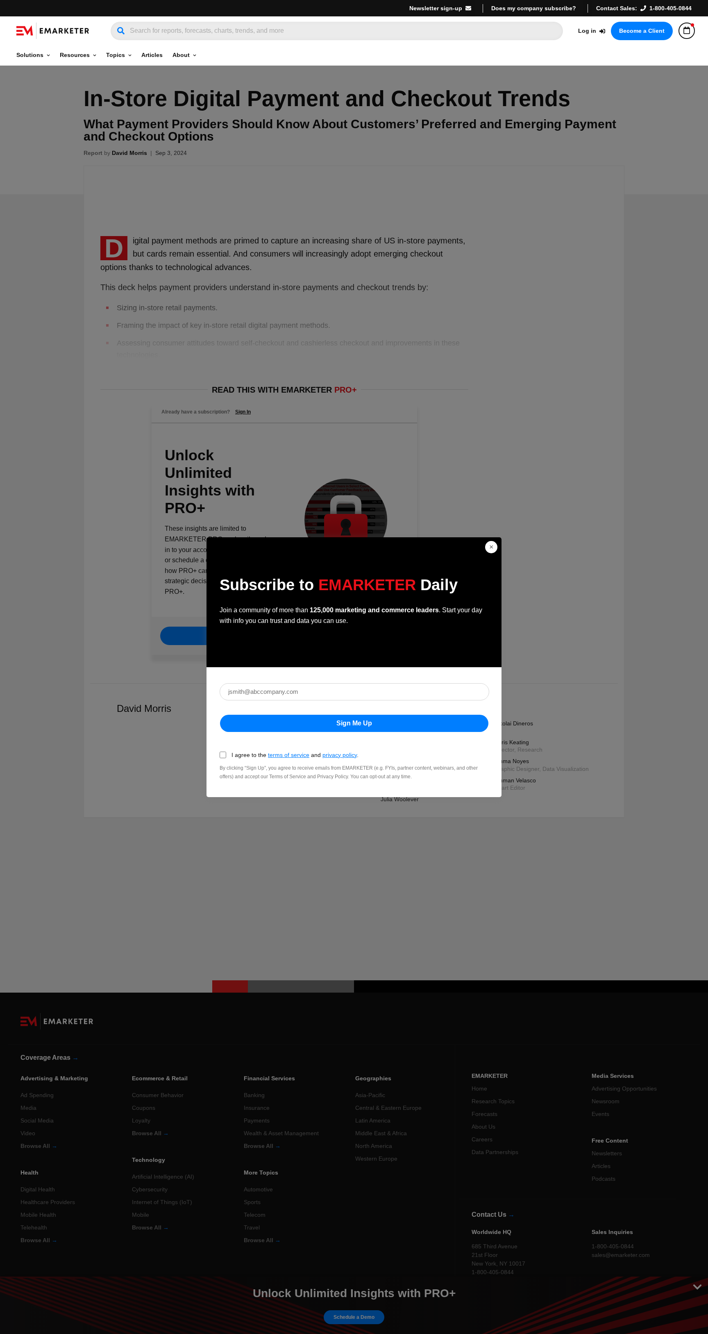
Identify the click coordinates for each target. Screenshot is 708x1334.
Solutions (29, 55)
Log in (587, 30)
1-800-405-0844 (670, 8)
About (181, 55)
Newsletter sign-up (435, 8)
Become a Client (642, 30)
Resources (75, 55)
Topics (115, 55)
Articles (152, 55)
